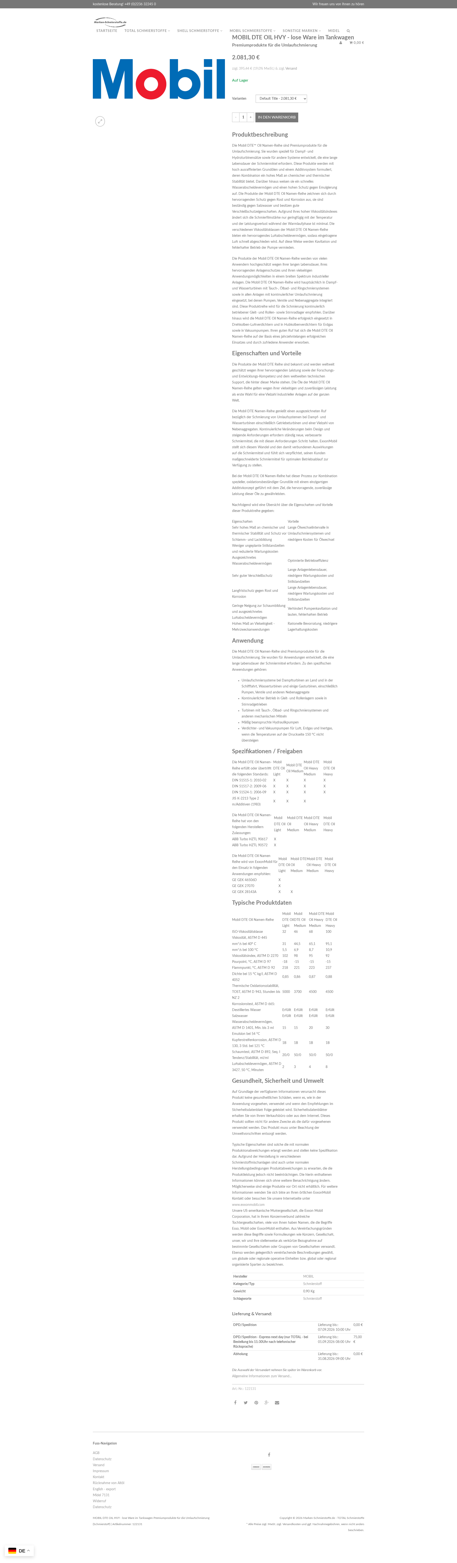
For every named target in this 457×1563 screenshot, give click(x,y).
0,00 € (358, 43)
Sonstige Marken (301, 31)
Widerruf (99, 1501)
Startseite (106, 31)
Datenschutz (102, 1459)
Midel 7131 (101, 1495)
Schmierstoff (312, 1284)
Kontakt (98, 1477)
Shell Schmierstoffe (198, 31)
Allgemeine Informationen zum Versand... (262, 1376)
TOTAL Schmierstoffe (146, 31)
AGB (96, 1453)
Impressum (101, 1471)
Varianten (239, 98)
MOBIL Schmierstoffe (251, 31)
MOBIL (308, 1276)
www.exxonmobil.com (248, 1205)
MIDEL (334, 31)
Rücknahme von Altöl (108, 1483)
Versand (291, 68)
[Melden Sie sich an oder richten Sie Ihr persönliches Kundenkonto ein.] (341, 43)
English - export (104, 1489)
